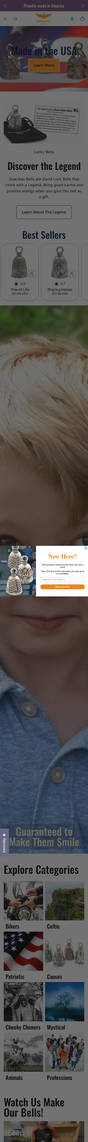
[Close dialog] (85, 548)
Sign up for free (62, 587)
